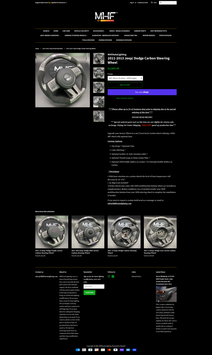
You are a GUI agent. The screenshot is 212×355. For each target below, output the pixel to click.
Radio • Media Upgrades (120, 31)
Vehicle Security (81, 31)
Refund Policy (136, 276)
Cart (155, 3)
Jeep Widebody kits (158, 31)
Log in (132, 3)
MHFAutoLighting (105, 346)
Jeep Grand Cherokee (49, 35)
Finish (110, 74)
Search (46, 31)
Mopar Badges (149, 35)
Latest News (160, 272)
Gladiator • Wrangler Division (105, 35)
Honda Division (105, 40)
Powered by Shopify (118, 346)
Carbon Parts (140, 31)
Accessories (98, 31)
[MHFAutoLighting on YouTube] (113, 277)
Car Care (66, 31)
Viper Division (165, 35)
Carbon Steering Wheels (76, 35)
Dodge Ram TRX (130, 35)
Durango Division (124, 40)
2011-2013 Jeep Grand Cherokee (53, 49)
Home (56, 31)
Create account (142, 3)
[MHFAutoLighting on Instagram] (109, 277)
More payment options (124, 98)
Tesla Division (88, 40)
